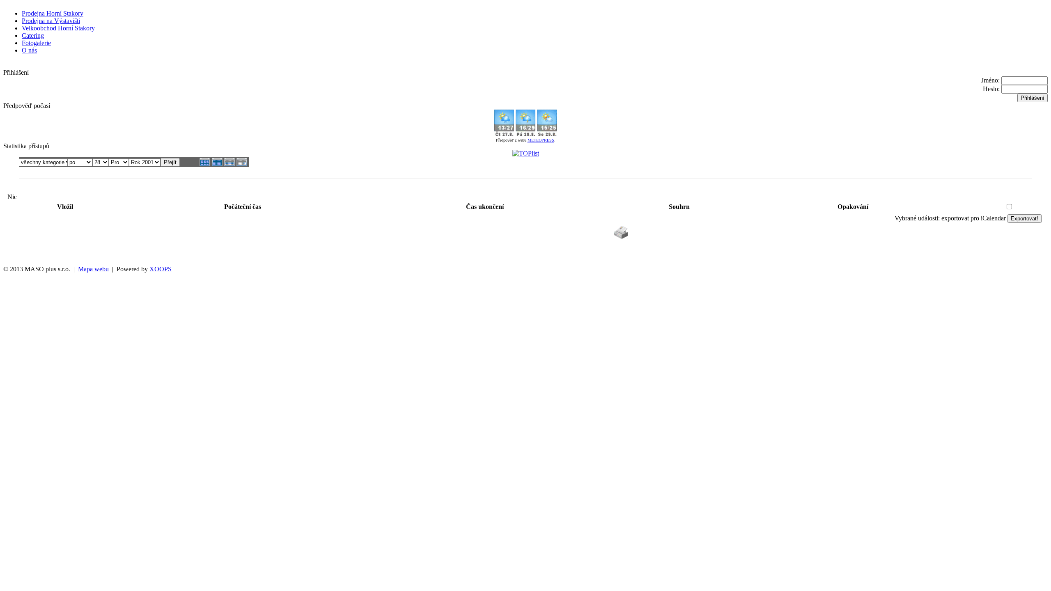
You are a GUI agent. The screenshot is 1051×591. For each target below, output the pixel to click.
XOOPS (160, 269)
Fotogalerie (36, 42)
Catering (33, 35)
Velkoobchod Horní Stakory (58, 28)
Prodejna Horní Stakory (52, 13)
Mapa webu (93, 269)
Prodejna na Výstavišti (51, 20)
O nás (29, 50)
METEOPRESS (541, 140)
